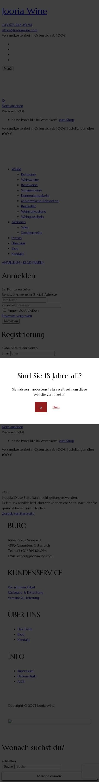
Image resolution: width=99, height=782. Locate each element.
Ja (41, 407)
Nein (56, 407)
